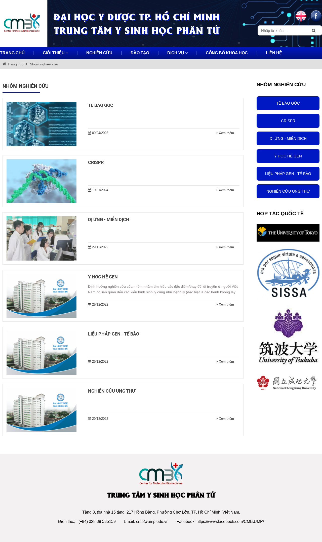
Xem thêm (226, 133)
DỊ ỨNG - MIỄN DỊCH (288, 138)
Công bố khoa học (227, 53)
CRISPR (288, 121)
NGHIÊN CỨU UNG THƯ (288, 191)
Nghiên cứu (99, 53)
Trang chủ (12, 53)
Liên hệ (274, 53)
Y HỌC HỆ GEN (288, 156)
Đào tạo (140, 53)
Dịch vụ (176, 53)
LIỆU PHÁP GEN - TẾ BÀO (288, 174)
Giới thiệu (54, 53)
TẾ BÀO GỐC (288, 103)
